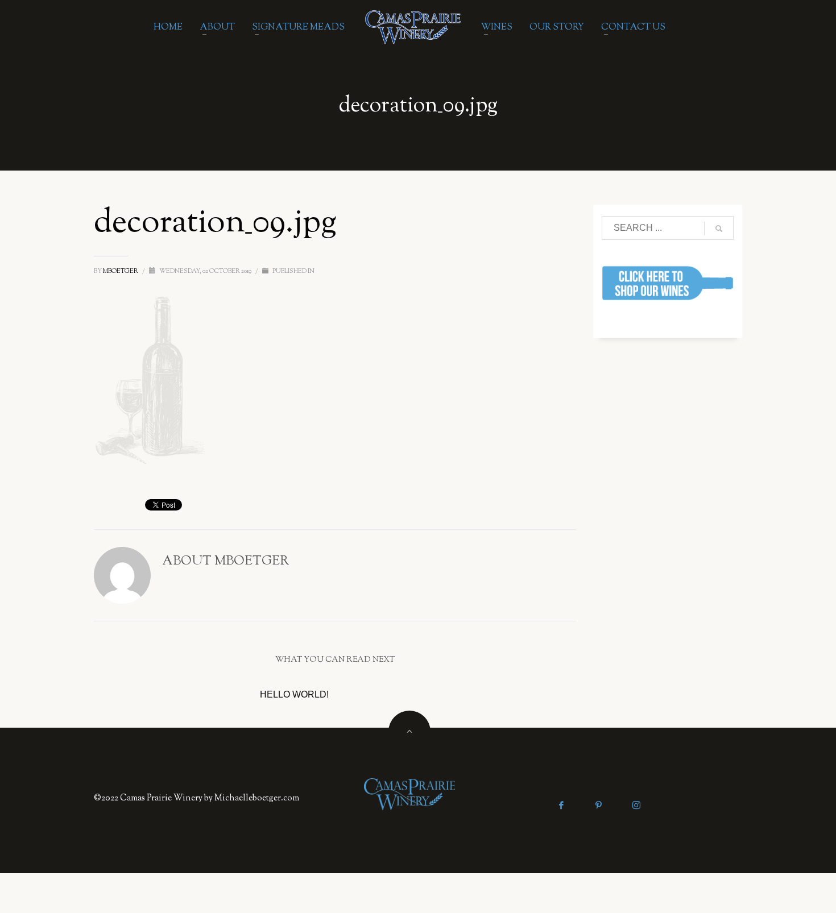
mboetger (121, 271)
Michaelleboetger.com (256, 798)
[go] (719, 228)
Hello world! (294, 694)
